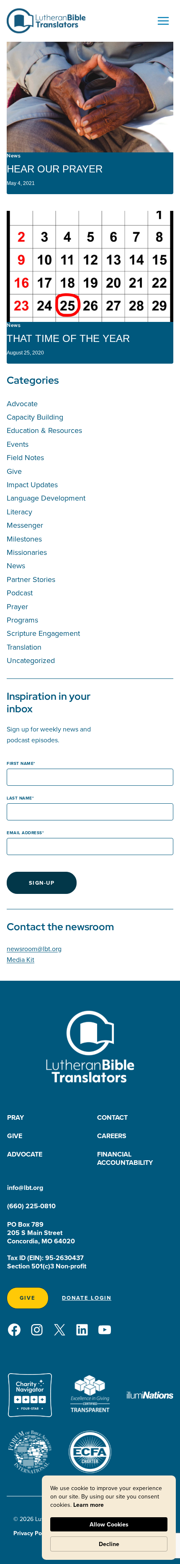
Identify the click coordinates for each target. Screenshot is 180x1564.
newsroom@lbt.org (34, 948)
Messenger (25, 525)
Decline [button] (109, 1544)
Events (17, 444)
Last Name (19, 798)
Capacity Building (35, 417)
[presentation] (90, 97)
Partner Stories (31, 579)
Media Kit (20, 959)
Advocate (22, 403)
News (14, 155)
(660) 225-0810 (31, 1206)
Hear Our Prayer (55, 169)
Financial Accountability (125, 1158)
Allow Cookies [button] (109, 1524)
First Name (20, 763)
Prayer (17, 606)
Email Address (24, 833)
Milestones (24, 539)
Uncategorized (31, 660)
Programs (22, 620)
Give (14, 471)
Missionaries (27, 552)
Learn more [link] (88, 1505)
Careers (111, 1136)
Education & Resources (44, 430)
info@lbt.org (25, 1187)
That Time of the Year (68, 338)
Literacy (19, 511)
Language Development (46, 498)
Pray (15, 1117)
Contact (112, 1117)
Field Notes (25, 457)
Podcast (20, 592)
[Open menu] (163, 21)
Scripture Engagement (43, 633)
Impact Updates (32, 484)
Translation (24, 647)
